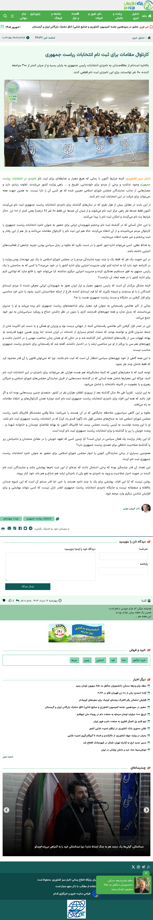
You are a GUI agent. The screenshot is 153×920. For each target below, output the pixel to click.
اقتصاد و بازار (75, 16)
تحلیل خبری (135, 16)
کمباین (100, 660)
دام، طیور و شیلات (95, 16)
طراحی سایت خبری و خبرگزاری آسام (72, 894)
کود (113, 660)
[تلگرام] (30, 529)
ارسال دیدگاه (28, 587)
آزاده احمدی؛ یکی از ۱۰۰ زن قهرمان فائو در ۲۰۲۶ (122, 693)
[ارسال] (9, 528)
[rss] (148, 867)
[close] (146, 873)
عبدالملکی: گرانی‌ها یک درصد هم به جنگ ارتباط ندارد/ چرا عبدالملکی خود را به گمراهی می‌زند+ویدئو (89, 847)
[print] (3, 529)
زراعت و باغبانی (118, 16)
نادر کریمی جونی (131, 508)
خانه (144, 16)
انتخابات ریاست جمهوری (38, 519)
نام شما (143, 549)
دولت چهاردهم (11, 519)
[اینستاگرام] (138, 867)
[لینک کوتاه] (15, 529)
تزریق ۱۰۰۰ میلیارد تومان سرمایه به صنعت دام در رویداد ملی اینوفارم (101, 27)
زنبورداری (35, 14)
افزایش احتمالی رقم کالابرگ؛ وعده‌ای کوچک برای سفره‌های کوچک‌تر (112, 700)
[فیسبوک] (20, 529)
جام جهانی (23, 16)
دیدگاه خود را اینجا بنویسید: (80, 549)
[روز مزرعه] (76, 634)
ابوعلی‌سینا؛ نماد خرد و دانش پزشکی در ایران (123, 750)
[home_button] (149, 38)
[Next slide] (6, 810)
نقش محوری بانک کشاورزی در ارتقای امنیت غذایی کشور (117, 729)
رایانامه (144, 564)
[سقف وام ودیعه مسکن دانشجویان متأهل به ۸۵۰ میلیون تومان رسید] (142, 885)
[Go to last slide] (146, 810)
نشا (124, 660)
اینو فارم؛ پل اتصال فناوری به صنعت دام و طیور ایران (119, 721)
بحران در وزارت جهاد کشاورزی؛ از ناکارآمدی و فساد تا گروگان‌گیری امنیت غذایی (107, 736)
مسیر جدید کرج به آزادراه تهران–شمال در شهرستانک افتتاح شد (114, 743)
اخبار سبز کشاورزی (61, 880)
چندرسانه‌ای (138, 767)
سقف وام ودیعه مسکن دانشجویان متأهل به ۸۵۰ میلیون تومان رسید (118, 885)
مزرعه (74, 660)
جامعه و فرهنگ (56, 16)
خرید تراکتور (139, 660)
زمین (87, 660)
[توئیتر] (25, 529)
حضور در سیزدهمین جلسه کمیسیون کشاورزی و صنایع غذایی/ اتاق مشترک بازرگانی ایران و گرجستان (95, 707)
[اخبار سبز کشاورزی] (138, 5)
